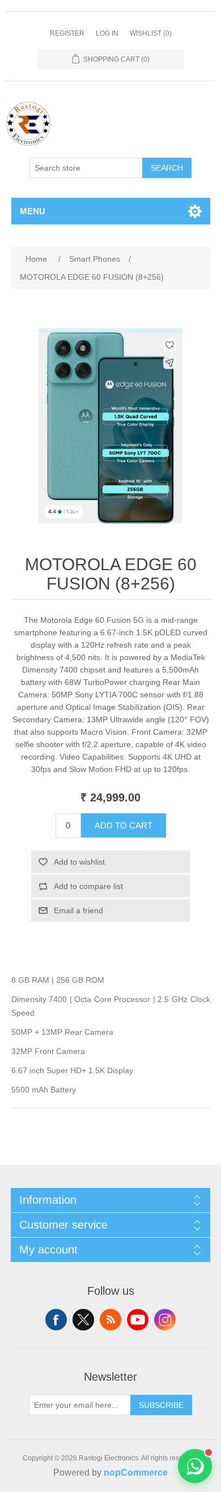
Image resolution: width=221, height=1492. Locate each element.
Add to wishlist (79, 861)
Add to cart (123, 825)
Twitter (83, 1319)
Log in (107, 33)
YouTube (137, 1319)
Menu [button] (32, 211)
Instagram (165, 1319)
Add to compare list (88, 886)
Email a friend (78, 910)
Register (67, 33)
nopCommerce (136, 1472)
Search (167, 167)
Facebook (56, 1319)
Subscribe (161, 1404)
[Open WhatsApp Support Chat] (195, 1466)
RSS (110, 1319)
